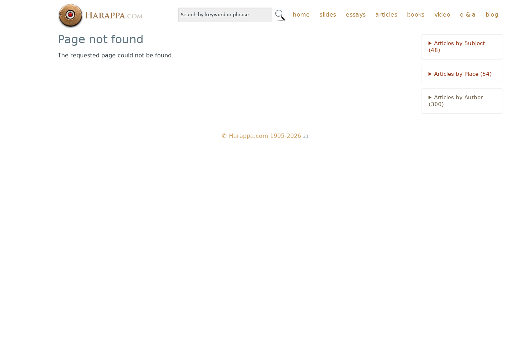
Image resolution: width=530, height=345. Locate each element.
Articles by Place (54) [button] (463, 74)
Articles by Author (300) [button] (456, 101)
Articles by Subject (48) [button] (457, 46)
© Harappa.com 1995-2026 (261, 135)
